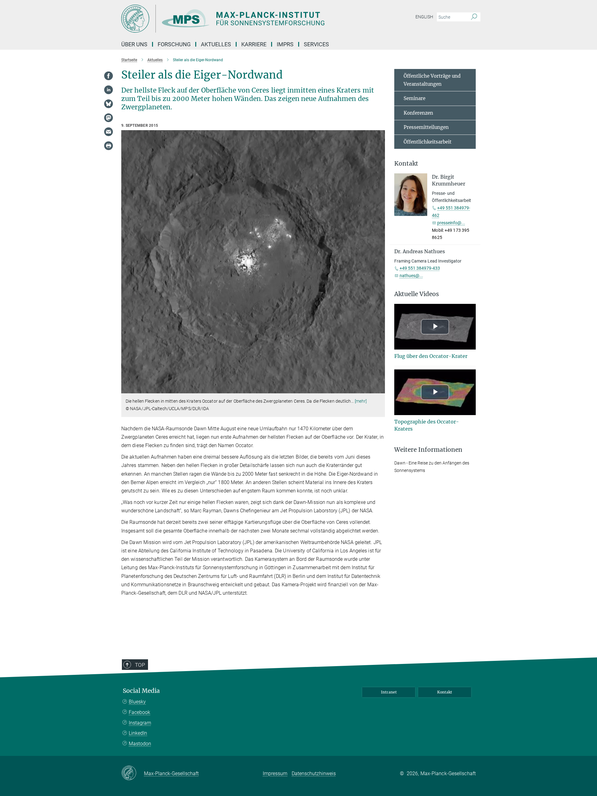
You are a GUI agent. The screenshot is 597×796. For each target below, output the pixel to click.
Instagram (140, 723)
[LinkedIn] (108, 89)
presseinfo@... (451, 222)
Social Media (141, 690)
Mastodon (140, 744)
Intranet (389, 692)
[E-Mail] (108, 131)
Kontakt (444, 692)
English (424, 16)
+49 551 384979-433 (420, 268)
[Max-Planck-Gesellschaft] (132, 773)
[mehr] (361, 401)
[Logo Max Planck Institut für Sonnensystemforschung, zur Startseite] (237, 19)
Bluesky (137, 702)
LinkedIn (138, 733)
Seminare (414, 98)
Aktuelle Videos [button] (416, 294)
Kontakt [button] (406, 163)
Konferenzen (418, 113)
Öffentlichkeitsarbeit (427, 142)
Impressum (275, 773)
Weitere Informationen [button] (428, 449)
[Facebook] (108, 75)
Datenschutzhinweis (314, 773)
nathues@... (411, 275)
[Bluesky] (108, 103)
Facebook (139, 712)
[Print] (108, 145)
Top (140, 665)
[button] (379, 388)
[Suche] (474, 17)
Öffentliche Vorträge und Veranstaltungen (432, 80)
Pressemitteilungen (426, 127)
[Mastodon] (108, 117)
